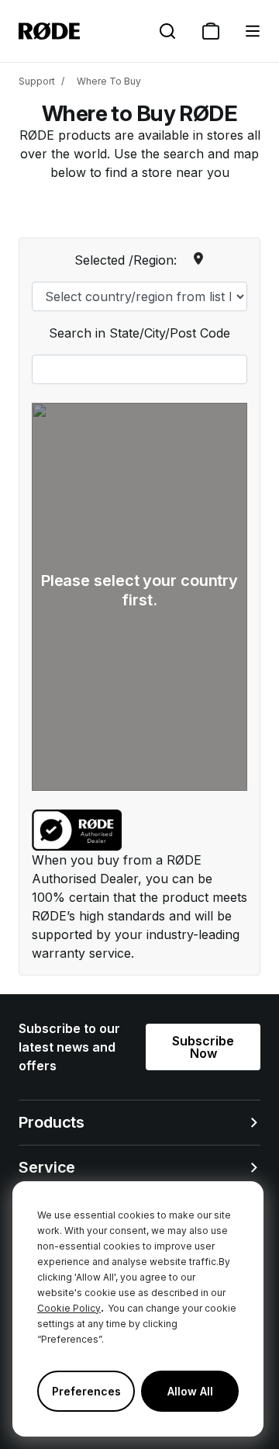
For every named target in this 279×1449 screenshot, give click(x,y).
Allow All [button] (190, 1391)
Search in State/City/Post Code (139, 333)
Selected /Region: (125, 260)
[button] (252, 31)
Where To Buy (109, 81)
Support (37, 81)
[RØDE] (49, 31)
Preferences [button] (86, 1391)
